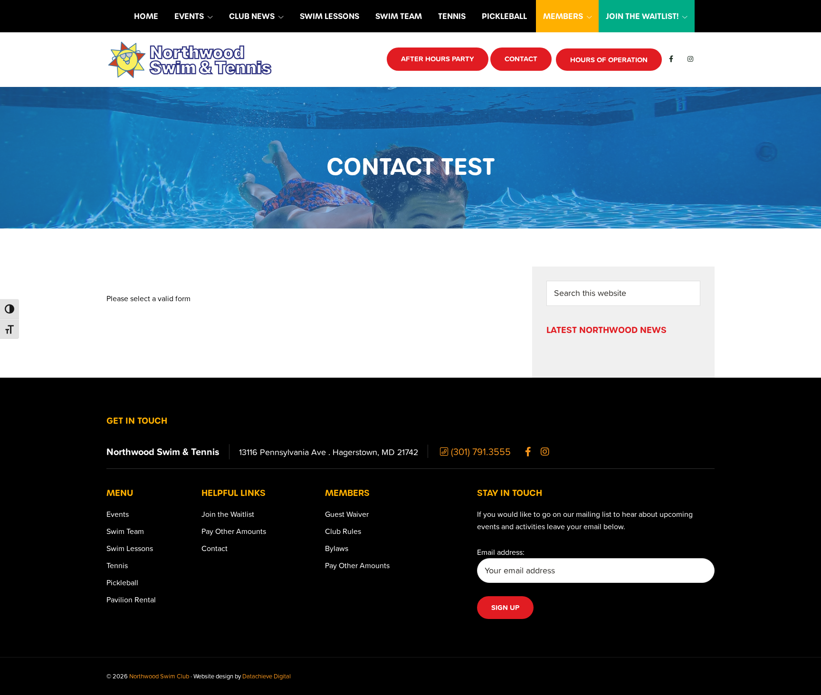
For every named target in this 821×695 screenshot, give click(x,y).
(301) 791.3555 (480, 451)
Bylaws (336, 548)
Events (117, 514)
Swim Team (125, 531)
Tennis (117, 565)
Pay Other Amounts (233, 531)
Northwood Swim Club (159, 676)
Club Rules (343, 531)
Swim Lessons (129, 548)
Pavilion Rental (131, 599)
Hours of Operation (609, 60)
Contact (214, 548)
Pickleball (122, 582)
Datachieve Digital (266, 676)
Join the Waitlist (227, 514)
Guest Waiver (347, 514)
